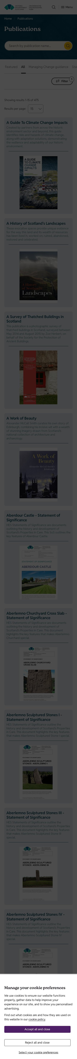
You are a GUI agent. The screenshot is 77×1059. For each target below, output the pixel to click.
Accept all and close (37, 1029)
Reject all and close (37, 1042)
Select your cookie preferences (38, 1052)
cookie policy (36, 1019)
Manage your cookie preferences (34, 988)
